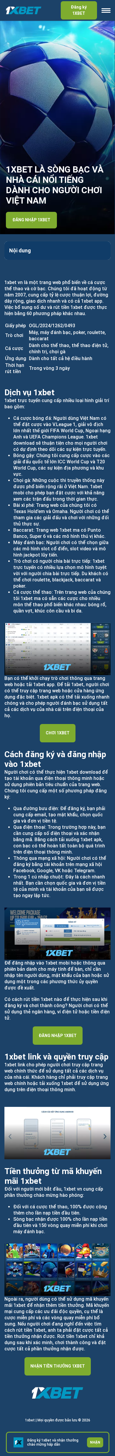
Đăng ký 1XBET (79, 10)
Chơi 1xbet (58, 733)
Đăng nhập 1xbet (31, 219)
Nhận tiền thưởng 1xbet (57, 1366)
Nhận (95, 1442)
